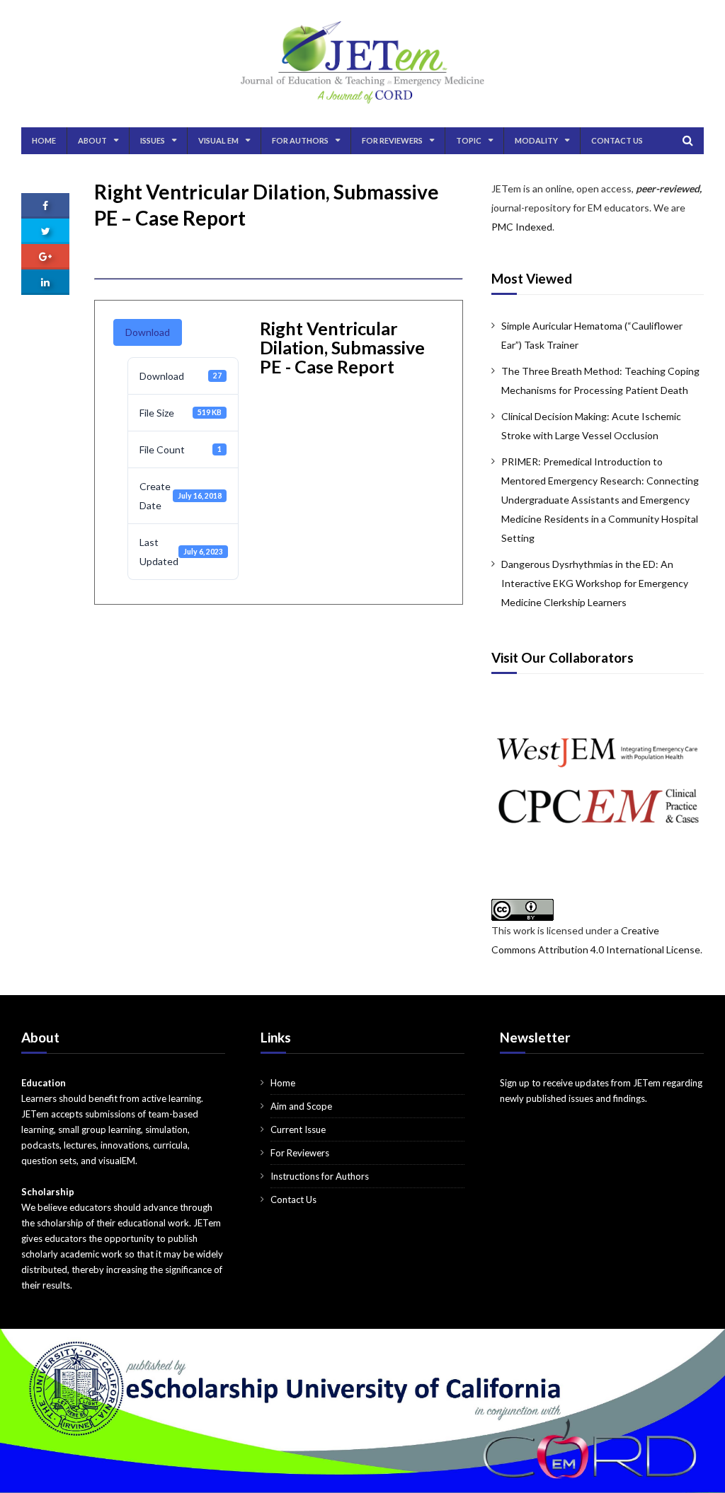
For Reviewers (392, 140)
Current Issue (298, 1129)
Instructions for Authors (319, 1176)
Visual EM (218, 140)
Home (44, 140)
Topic (468, 140)
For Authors (300, 140)
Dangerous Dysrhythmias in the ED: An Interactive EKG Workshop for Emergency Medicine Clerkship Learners (594, 583)
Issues (152, 140)
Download (147, 332)
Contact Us (617, 140)
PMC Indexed (521, 227)
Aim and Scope (301, 1106)
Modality (536, 140)
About (92, 140)
